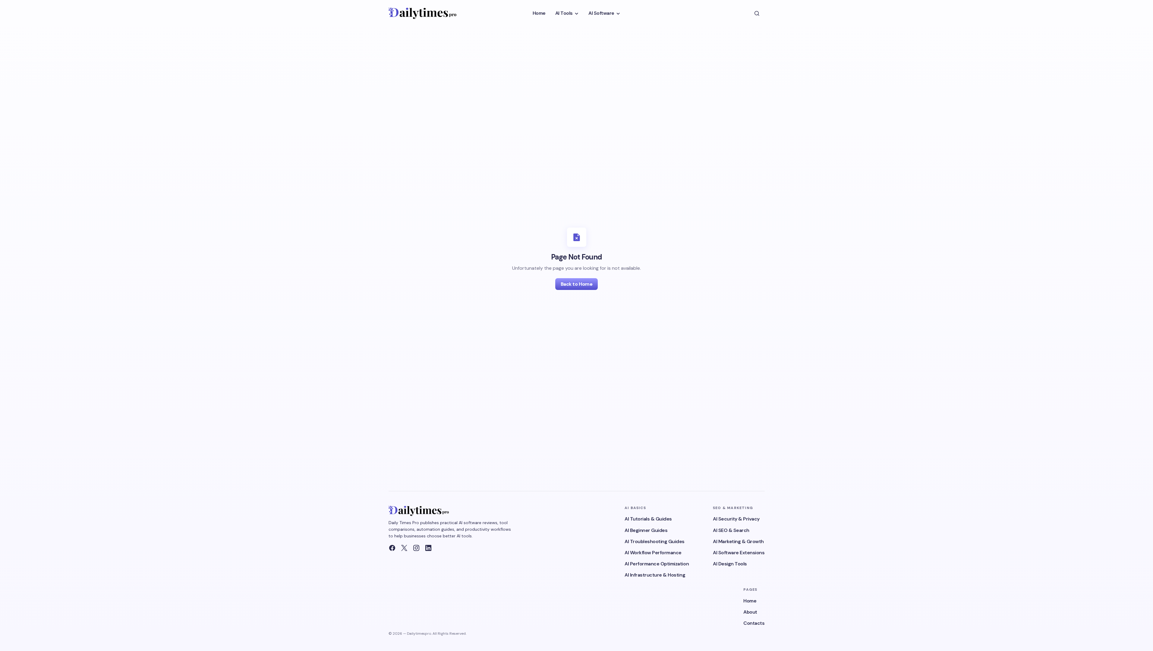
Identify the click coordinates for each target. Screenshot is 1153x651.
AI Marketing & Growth (738, 541)
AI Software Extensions (738, 552)
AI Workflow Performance (653, 552)
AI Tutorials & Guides (648, 519)
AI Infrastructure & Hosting (655, 575)
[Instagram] (416, 548)
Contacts (753, 623)
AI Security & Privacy (736, 519)
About (750, 612)
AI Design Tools (730, 564)
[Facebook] (392, 548)
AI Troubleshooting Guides (655, 541)
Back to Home (576, 284)
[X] (404, 548)
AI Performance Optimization (657, 564)
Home (749, 601)
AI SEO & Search (731, 530)
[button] (757, 13)
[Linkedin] (428, 548)
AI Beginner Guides (646, 530)
